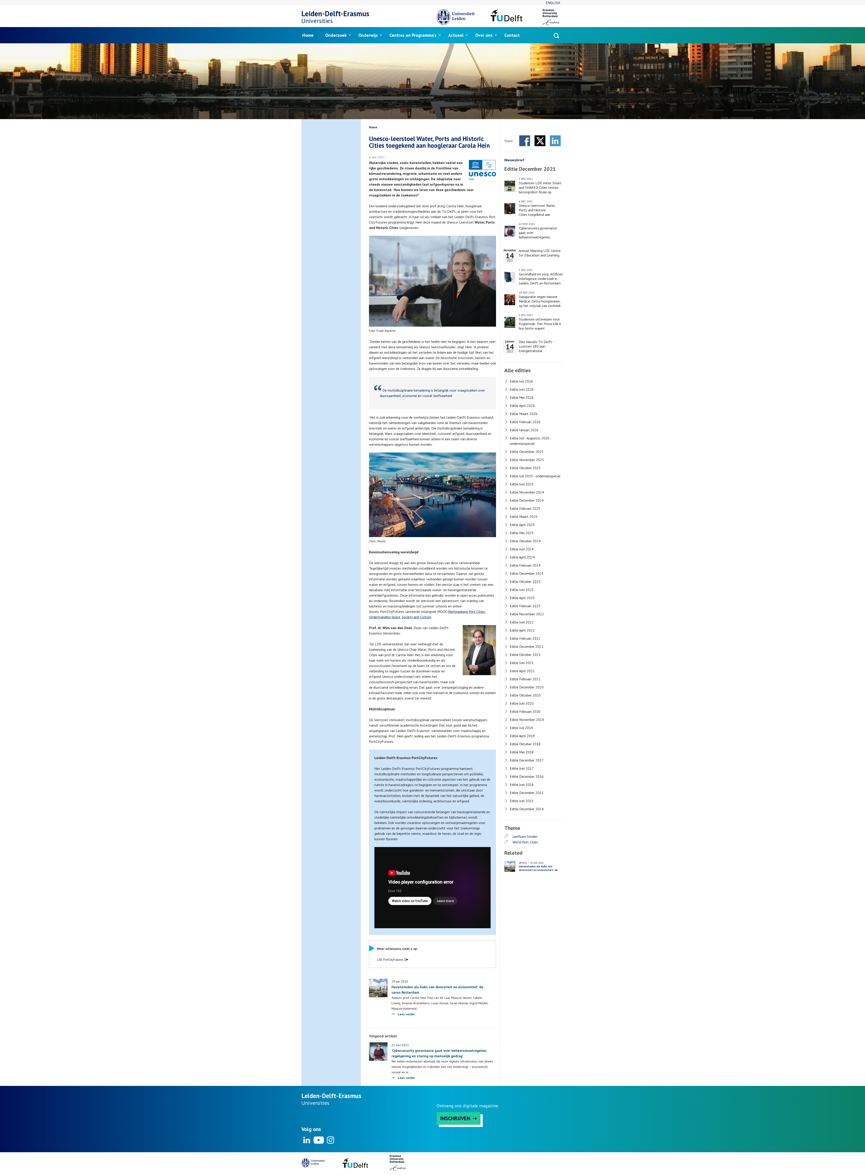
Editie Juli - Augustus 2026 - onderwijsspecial (530, 441)
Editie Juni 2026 (522, 389)
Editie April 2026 (522, 405)
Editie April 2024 (522, 557)
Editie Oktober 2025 (525, 468)
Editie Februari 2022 (525, 638)
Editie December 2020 (527, 687)
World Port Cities (525, 842)
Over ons (484, 35)
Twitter (540, 140)
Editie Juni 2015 (522, 801)
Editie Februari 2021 (525, 679)
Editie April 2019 (522, 736)
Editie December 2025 (527, 451)
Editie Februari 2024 (525, 565)
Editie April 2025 (522, 524)
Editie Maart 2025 (523, 516)
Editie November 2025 (527, 459)
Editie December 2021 (527, 646)
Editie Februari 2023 (525, 606)
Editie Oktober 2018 (525, 744)
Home (308, 35)
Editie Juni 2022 (522, 622)
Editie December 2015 (527, 792)
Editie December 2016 (527, 776)
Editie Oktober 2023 (525, 581)
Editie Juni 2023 (522, 589)
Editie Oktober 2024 (525, 541)
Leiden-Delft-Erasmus (335, 13)
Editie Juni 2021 (522, 662)
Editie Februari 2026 (525, 422)
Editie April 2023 (522, 598)
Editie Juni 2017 (522, 768)
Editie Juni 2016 (522, 784)
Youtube (318, 1140)
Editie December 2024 (527, 500)
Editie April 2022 (522, 630)
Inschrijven (455, 1118)
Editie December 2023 (527, 573)
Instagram (330, 1140)
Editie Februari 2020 (525, 711)
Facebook (524, 140)
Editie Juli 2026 (521, 381)
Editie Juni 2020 (522, 703)
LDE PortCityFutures (390, 960)
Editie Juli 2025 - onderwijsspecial (535, 476)
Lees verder (406, 1014)
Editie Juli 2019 (521, 727)
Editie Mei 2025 (522, 533)
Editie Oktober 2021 (525, 654)
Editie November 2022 (527, 614)
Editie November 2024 (527, 492)
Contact (512, 35)
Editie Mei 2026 (522, 397)
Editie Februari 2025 (525, 508)
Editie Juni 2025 (522, 484)
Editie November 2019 (527, 719)
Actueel (456, 35)
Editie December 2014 (527, 809)
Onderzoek (336, 35)
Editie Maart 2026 (523, 413)
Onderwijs (368, 35)
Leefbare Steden (524, 836)
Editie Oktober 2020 (525, 695)
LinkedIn (555, 140)
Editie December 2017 (527, 760)
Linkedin (306, 1140)
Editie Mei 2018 (522, 752)
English (553, 2)
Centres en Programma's (413, 35)
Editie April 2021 (522, 671)
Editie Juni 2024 (522, 549)
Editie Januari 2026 (524, 430)
